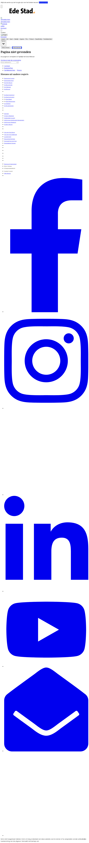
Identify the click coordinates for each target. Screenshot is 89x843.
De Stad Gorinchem (9, 97)
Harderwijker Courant (9, 118)
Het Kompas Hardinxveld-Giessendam (14, 120)
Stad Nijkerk (9, 99)
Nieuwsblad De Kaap (9, 139)
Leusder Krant (7, 137)
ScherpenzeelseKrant (9, 168)
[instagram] (46, 408)
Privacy (19, 70)
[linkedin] (46, 591)
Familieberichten (9, 70)
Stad (7, 101)
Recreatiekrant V (8, 143)
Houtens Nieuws (8, 124)
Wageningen (11, 101)
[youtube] (46, 666)
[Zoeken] (18, 62)
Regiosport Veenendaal (10, 164)
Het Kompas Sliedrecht (10, 122)
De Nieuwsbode (8, 85)
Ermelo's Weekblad (9, 116)
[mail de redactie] (46, 751)
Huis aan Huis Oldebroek (10, 134)
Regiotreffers (8, 68)
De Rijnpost (7, 89)
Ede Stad (6, 113)
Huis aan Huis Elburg (9, 132)
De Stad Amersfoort (9, 95)
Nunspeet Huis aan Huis (10, 141)
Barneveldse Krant (9, 80)
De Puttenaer (7, 87)
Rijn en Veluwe (8, 166)
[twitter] (46, 495)
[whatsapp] (46, 835)
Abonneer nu (43, 2)
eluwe (14, 143)
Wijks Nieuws (7, 173)
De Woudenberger (9, 106)
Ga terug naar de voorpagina (11, 60)
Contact (7, 66)
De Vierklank (7, 103)
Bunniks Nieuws (8, 82)
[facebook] (46, 312)
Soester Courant (8, 171)
